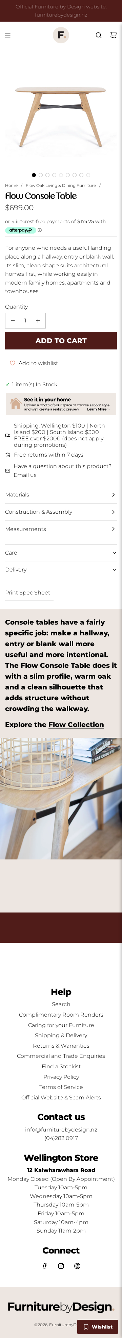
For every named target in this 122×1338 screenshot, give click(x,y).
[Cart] (113, 35)
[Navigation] (7, 35)
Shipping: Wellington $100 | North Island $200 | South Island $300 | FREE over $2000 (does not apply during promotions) (59, 435)
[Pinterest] (77, 1266)
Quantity (16, 306)
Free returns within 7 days (48, 455)
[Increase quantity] (37, 320)
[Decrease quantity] (12, 320)
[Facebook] (44, 1266)
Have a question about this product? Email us (62, 470)
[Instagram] (61, 1266)
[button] (34, 175)
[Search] (98, 35)
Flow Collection (76, 725)
